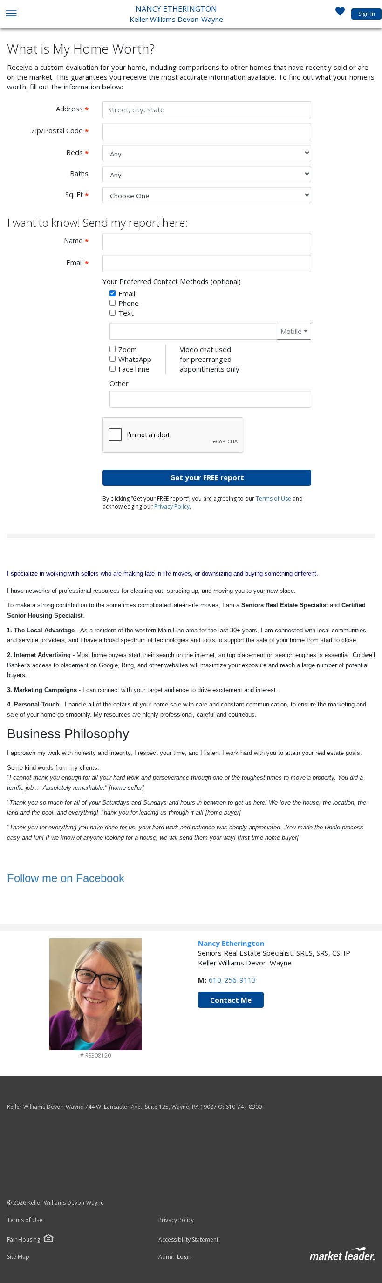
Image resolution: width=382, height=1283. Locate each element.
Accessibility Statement (188, 1239)
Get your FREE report (207, 477)
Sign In (366, 14)
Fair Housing (23, 1239)
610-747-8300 (243, 1107)
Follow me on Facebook (65, 878)
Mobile (291, 331)
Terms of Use (273, 498)
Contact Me (231, 1000)
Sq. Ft (80, 195)
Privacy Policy (172, 506)
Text (126, 313)
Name (80, 241)
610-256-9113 (232, 979)
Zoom (127, 349)
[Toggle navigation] (11, 14)
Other (119, 383)
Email (81, 263)
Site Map (18, 1257)
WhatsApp (134, 359)
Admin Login (174, 1257)
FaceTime (134, 368)
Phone (128, 303)
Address (76, 109)
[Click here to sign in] (340, 14)
